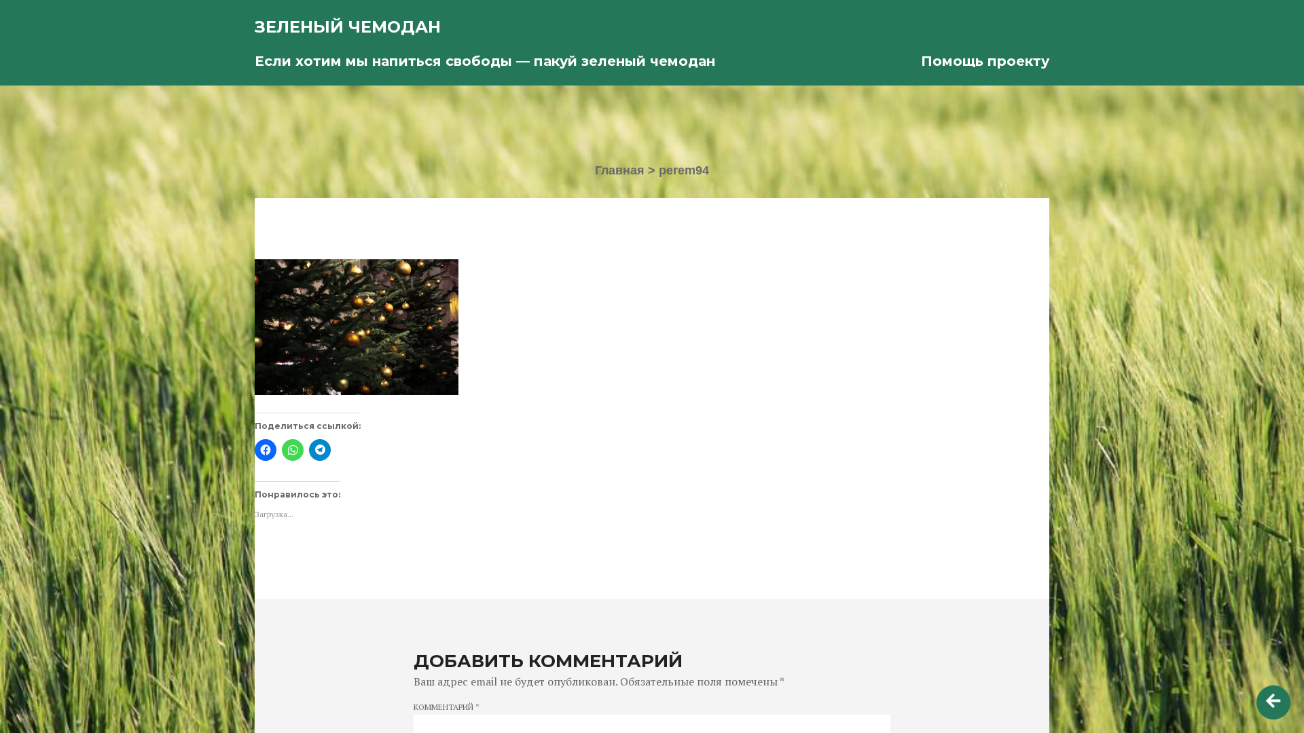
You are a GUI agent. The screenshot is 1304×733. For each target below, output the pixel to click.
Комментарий (446, 707)
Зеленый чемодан (348, 27)
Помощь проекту (985, 61)
